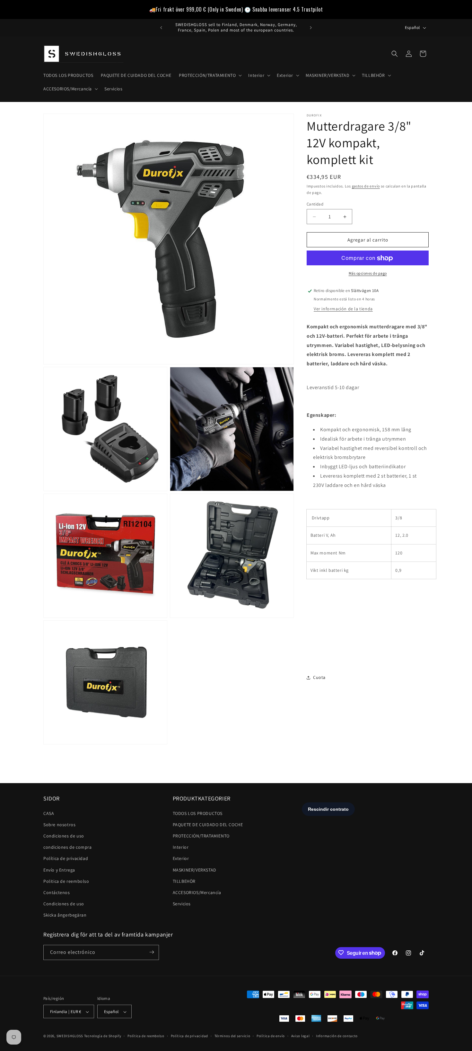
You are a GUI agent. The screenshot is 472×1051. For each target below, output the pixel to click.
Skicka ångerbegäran (64, 915)
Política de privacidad (65, 859)
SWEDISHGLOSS (70, 1036)
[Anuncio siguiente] (311, 28)
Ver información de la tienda (343, 309)
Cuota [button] (319, 677)
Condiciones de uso (63, 836)
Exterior (181, 859)
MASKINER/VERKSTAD (194, 870)
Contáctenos (56, 892)
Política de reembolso (145, 1036)
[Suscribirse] (151, 952)
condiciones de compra (67, 847)
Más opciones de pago (368, 273)
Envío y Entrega (59, 870)
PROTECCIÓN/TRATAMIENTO (201, 836)
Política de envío (271, 1036)
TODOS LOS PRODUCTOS (198, 813)
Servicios (182, 904)
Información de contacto (337, 1036)
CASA (48, 813)
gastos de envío (366, 186)
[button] (209, 75)
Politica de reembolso (66, 881)
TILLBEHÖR (184, 881)
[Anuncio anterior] (161, 28)
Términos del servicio (232, 1036)
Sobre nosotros (59, 824)
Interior (181, 847)
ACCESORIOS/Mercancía (197, 892)
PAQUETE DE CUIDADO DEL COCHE (208, 824)
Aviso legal (300, 1036)
